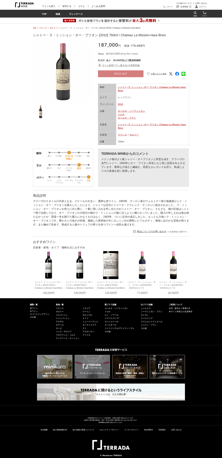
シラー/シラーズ (112, 318)
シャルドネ (146, 308)
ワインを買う (49, 6)
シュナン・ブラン (149, 325)
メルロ (121, 114)
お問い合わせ (201, 3)
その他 (33, 317)
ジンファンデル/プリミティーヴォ (119, 328)
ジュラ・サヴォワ (64, 331)
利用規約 (162, 430)
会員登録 (184, 7)
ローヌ (59, 328)
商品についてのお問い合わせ (151, 231)
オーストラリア (89, 325)
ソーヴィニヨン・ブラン (151, 311)
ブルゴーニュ (62, 315)
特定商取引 (148, 430)
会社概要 (44, 430)
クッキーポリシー (131, 430)
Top (34, 28)
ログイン (203, 7)
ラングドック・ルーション (67, 338)
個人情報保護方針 (60, 430)
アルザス (60, 322)
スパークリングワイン (39, 314)
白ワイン (34, 311)
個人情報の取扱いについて (83, 430)
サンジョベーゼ (111, 322)
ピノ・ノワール (111, 315)
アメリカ (86, 335)
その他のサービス (184, 3)
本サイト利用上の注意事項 (180, 311)
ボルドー (53, 28)
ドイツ (85, 318)
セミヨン (145, 315)
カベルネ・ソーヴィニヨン (131, 111)
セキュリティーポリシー (109, 430)
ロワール (60, 325)
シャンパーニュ (63, 318)
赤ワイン (34, 308)
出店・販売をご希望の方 (179, 308)
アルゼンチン (88, 331)
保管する (66, 6)
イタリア (86, 308)
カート (170, 7)
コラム (81, 6)
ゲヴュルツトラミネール (151, 322)
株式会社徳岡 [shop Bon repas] (122, 53)
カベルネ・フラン (127, 118)
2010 (120, 104)
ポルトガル (87, 315)
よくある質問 (98, 6)
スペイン (86, 311)
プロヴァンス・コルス (65, 335)
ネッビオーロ (110, 325)
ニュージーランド (90, 322)
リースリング (147, 318)
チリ (84, 328)
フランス (43, 28)
